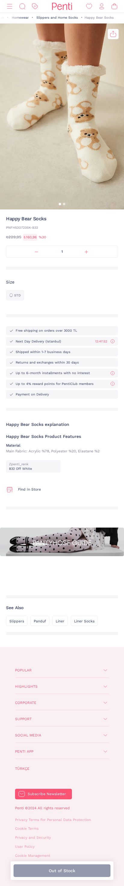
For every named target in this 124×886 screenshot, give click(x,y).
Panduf (40, 621)
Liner (60, 621)
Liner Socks (84, 621)
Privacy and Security (33, 837)
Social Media (28, 735)
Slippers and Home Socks (57, 18)
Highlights (26, 686)
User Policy (25, 846)
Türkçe (22, 769)
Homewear (20, 18)
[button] (60, 204)
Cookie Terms (27, 828)
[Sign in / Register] (101, 6)
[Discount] (35, 6)
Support (23, 719)
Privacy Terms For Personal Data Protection (53, 820)
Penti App (24, 751)
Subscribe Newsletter (47, 794)
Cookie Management (32, 855)
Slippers (16, 621)
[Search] (22, 6)
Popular (23, 670)
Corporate (25, 703)
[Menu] (9, 6)
